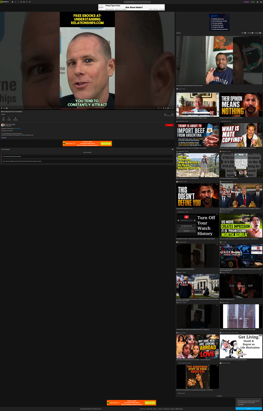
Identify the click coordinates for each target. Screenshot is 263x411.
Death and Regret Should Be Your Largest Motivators (233, 359)
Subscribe (170, 125)
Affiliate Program (179, 408)
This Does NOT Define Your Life (184, 208)
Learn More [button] (241, 404)
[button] (257, 2)
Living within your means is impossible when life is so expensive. (192, 329)
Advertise (172, 408)
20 (165, 108)
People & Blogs (17, 128)
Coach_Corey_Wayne (10, 124)
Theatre (249, 32)
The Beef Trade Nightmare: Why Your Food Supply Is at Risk (191, 118)
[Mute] (168, 108)
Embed (9, 119)
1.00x (161, 108)
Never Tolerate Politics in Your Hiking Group (187, 178)
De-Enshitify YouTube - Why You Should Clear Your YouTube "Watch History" (195, 238)
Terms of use (143, 408)
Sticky (242, 32)
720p (170, 108)
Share (3, 119)
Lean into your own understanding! (185, 269)
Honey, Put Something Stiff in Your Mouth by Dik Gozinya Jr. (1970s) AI (194, 390)
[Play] (1, 108)
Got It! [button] (248, 408)
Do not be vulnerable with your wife (229, 178)
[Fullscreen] (172, 108)
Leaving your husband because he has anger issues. (189, 85)
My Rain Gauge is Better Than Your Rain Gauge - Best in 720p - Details (237, 329)
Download (15, 119)
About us (155, 408)
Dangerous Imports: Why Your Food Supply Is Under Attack (191, 148)
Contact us (160, 408)
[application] (87, 61)
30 (163, 108)
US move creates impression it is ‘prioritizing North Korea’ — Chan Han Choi (239, 238)
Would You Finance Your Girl (227, 299)
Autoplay (257, 32)
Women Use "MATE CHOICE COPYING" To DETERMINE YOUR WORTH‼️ (238, 148)
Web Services (167, 408)
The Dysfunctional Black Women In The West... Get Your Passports (193, 359)
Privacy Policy (149, 408)
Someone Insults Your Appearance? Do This (231, 118)
